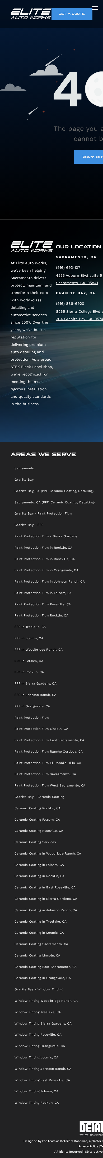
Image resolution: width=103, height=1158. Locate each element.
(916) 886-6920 (70, 303)
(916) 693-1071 (69, 267)
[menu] (95, 8)
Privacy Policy (88, 1146)
